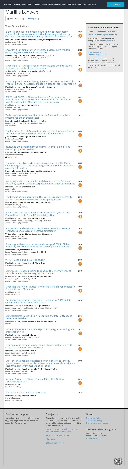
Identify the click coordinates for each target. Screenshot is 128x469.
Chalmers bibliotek (93, 418)
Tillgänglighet (51, 439)
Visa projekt (11, 157)
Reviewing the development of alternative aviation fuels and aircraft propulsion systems (37, 148)
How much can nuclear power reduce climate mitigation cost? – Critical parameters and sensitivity (39, 346)
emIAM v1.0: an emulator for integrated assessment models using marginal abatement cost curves (37, 51)
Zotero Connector (94, 52)
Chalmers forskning (94, 420)
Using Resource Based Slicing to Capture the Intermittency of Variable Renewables (38, 317)
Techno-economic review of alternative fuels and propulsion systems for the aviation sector (37, 116)
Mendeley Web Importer (97, 54)
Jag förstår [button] (115, 4)
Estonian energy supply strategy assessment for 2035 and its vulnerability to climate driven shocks (38, 301)
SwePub (98, 58)
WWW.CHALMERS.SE (94, 438)
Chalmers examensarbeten (97, 423)
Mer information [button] (89, 4)
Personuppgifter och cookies (57, 435)
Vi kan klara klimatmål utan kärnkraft (25, 392)
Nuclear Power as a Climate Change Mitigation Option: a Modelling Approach (35, 380)
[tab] (15, 18)
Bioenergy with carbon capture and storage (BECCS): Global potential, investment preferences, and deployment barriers (38, 245)
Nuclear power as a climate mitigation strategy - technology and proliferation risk (40, 330)
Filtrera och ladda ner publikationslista (102, 35)
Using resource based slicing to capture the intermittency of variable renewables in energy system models (38, 272)
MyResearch (110, 40)
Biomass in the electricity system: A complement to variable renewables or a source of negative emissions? (37, 229)
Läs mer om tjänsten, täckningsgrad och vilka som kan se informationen (62, 430)
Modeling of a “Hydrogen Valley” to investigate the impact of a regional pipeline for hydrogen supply (38, 67)
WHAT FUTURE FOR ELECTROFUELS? (25, 259)
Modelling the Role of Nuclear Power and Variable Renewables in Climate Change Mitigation (40, 288)
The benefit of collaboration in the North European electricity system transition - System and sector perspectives (38, 198)
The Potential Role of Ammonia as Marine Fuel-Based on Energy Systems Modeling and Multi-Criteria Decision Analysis (39, 132)
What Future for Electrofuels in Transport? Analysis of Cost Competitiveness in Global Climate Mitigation (37, 214)
